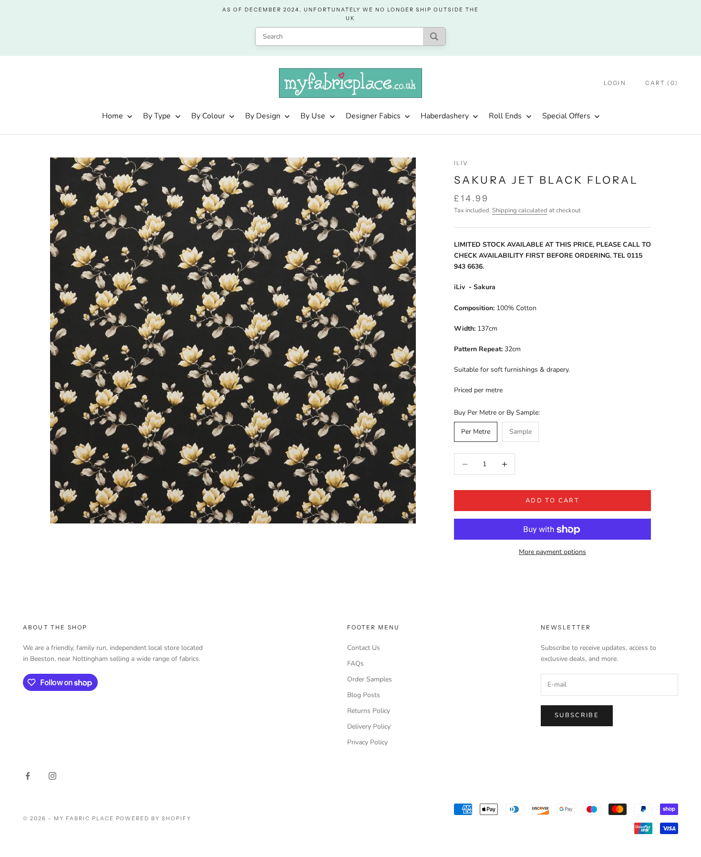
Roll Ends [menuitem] (505, 116)
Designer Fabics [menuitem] (373, 116)
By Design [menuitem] (262, 116)
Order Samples (369, 679)
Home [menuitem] (112, 116)
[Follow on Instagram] (52, 776)
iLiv (461, 163)
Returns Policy (368, 710)
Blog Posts (363, 695)
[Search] (434, 36)
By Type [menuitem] (157, 116)
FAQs (355, 663)
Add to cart (552, 500)
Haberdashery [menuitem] (445, 116)
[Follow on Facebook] (27, 776)
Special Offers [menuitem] (566, 116)
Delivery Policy (369, 726)
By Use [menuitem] (312, 116)
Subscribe (577, 715)
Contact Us (363, 647)
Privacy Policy (367, 742)
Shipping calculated (519, 210)
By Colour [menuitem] (208, 116)
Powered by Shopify (154, 818)
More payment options (552, 552)
